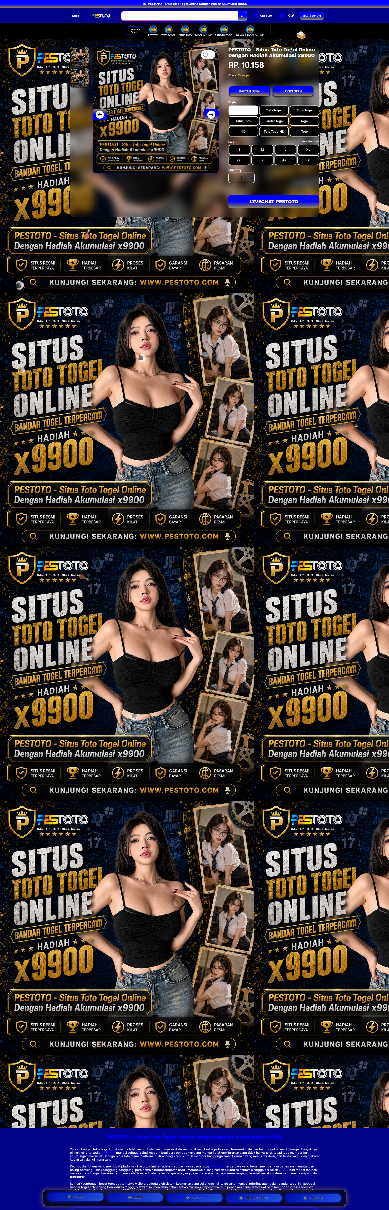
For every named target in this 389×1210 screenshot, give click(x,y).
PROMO (78, 1196)
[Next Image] (211, 114)
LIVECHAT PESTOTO (273, 201)
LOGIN (137, 1196)
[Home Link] (100, 16)
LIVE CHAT (316, 1197)
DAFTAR (197, 1196)
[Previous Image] (100, 114)
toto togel (217, 1166)
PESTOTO (108, 1152)
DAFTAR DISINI (249, 91)
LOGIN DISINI (292, 91)
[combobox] (179, 15)
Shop (76, 15)
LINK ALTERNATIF (256, 1196)
